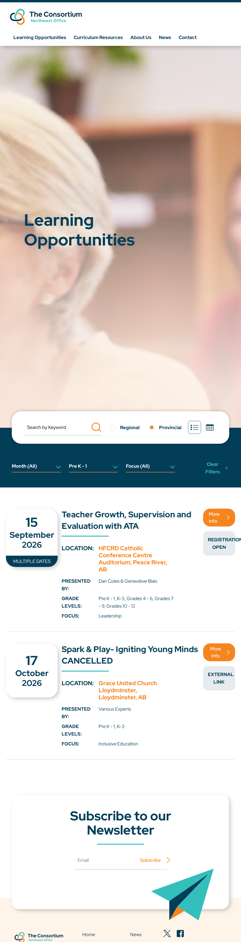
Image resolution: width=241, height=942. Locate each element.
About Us (140, 37)
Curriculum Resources (98, 37)
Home (88, 934)
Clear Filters (212, 468)
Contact (188, 37)
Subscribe (150, 860)
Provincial (170, 427)
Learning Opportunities (39, 37)
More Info (214, 517)
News (165, 37)
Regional (130, 427)
